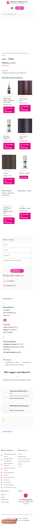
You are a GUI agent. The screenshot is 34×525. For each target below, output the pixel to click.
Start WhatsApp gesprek (25, 499)
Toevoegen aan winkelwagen (8, 109)
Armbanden (26, 520)
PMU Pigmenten (10, 53)
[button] (12, 8)
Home (3, 53)
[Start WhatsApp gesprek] (26, 495)
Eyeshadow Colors (21, 53)
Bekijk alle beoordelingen (17, 398)
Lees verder (23, 177)
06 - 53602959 (12, 330)
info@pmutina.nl (13, 327)
